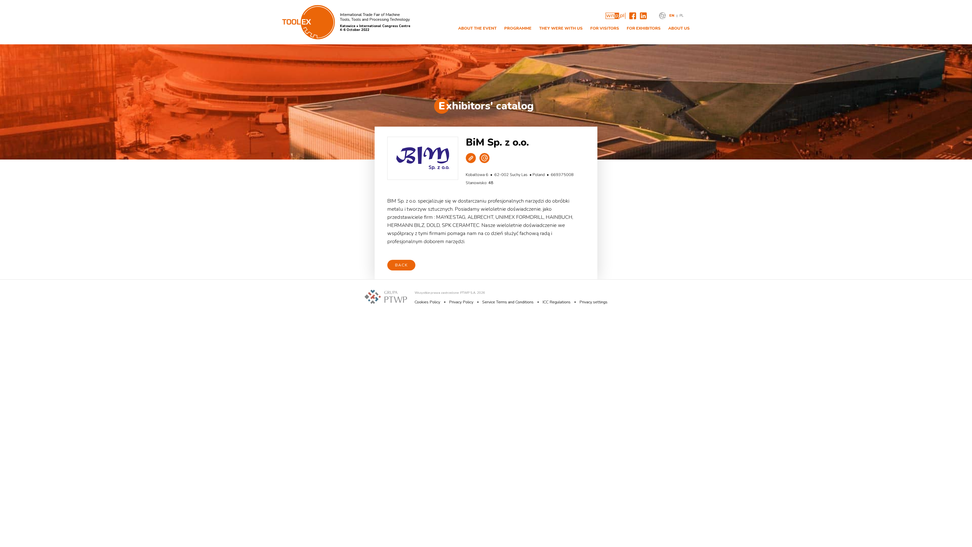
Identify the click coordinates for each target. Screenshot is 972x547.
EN (671, 16)
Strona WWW (471, 158)
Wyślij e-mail (484, 158)
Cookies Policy (427, 302)
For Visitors (604, 28)
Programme (518, 28)
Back (401, 265)
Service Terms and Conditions (508, 302)
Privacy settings (593, 302)
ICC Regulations (556, 302)
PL (681, 16)
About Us (679, 28)
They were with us (561, 28)
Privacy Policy (461, 302)
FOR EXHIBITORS (644, 28)
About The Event (477, 28)
